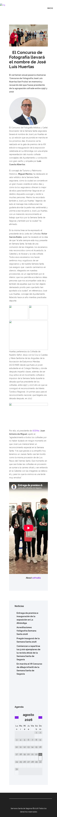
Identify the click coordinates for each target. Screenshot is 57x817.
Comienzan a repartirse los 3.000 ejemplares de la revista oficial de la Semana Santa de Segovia (28, 653)
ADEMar (35, 431)
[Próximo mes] (40, 717)
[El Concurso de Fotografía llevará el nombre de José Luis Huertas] (28, 36)
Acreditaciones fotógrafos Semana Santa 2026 (26, 630)
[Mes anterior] (17, 717)
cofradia (36, 578)
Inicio (50, 8)
